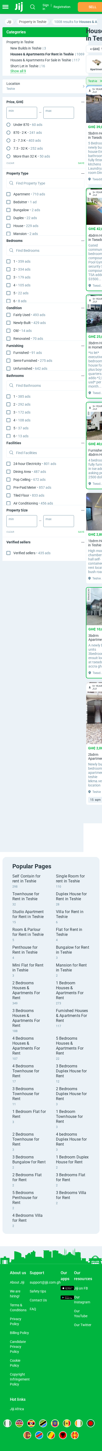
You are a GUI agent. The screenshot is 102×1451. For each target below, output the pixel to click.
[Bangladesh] (91, 1423)
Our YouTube (80, 1313)
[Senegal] (67, 1423)
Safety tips (38, 1291)
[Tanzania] (43, 1423)
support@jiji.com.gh (45, 1282)
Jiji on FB (81, 1288)
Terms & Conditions (18, 1307)
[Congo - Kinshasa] (39, 1435)
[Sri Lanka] (27, 1435)
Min (11, 111)
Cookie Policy (15, 1363)
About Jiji (17, 1282)
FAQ (33, 1309)
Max (48, 111)
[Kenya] (19, 1423)
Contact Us (38, 1300)
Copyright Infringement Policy (20, 1379)
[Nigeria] (7, 1423)
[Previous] (87, 833)
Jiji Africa (17, 1409)
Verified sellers (32, 553)
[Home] (20, 7)
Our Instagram (82, 1299)
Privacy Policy (15, 1321)
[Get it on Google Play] (67, 1298)
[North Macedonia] (75, 1435)
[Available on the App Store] (67, 1288)
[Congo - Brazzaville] (51, 1435)
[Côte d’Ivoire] (79, 1423)
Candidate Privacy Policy (18, 1347)
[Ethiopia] (55, 1423)
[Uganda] (31, 1423)
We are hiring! (15, 1293)
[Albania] (63, 1435)
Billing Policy (19, 1333)
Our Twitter (82, 1325)
